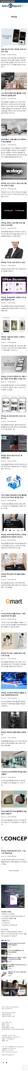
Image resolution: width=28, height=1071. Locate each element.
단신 (2, 46)
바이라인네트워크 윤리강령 (8, 1012)
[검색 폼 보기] (22, 6)
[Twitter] (6, 1062)
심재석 (9, 947)
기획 (5, 90)
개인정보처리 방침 (6, 1014)
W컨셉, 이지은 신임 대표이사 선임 (13, 262)
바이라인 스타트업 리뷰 (9, 925)
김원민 (4, 54)
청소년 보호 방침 (19, 1029)
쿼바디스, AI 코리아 (8, 914)
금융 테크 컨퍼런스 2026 (7, 1)
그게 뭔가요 (6, 923)
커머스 (9, 90)
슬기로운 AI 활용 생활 (9, 918)
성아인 (4, 188)
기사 (2, 90)
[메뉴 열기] (25, 5)
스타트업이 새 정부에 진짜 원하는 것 (13, 916)
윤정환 (9, 961)
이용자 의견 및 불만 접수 (8, 1054)
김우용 (9, 968)
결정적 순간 (6, 920)
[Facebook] (3, 1062)
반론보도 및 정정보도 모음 (8, 1016)
